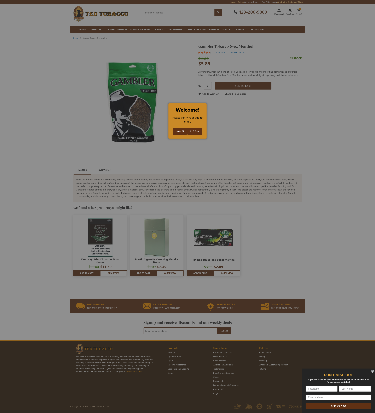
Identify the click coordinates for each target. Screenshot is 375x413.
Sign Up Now (338, 406)
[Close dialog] (372, 371)
